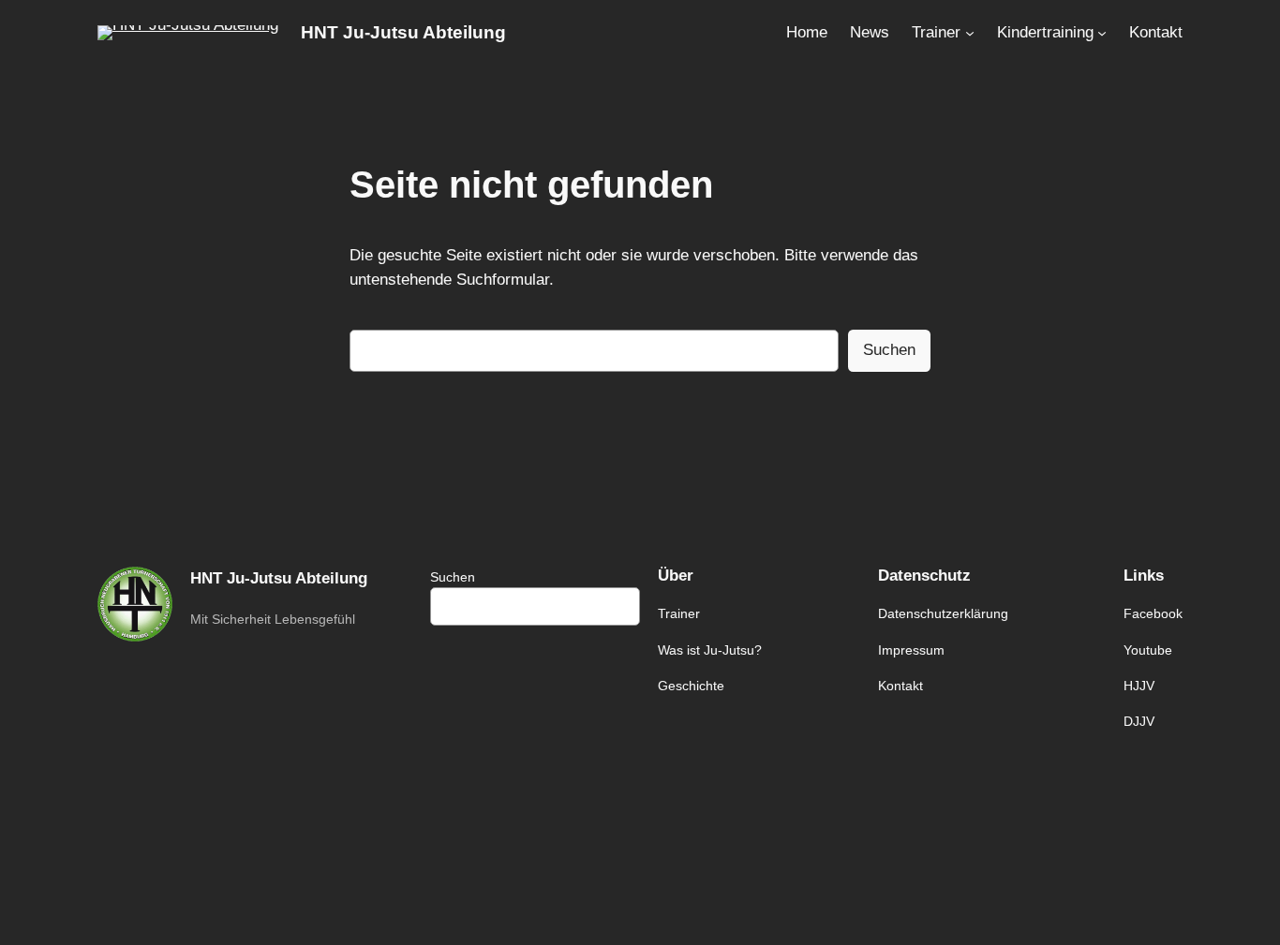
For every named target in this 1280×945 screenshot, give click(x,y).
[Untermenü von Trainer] (970, 32)
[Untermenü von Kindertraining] (1102, 32)
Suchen (889, 350)
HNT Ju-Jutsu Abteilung (403, 32)
